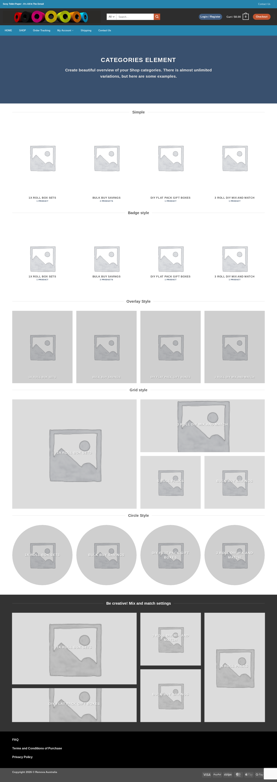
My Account (64, 30)
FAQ (15, 739)
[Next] (264, 165)
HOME (8, 30)
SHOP (22, 30)
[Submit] (157, 17)
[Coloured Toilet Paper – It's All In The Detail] (52, 17)
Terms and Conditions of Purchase (37, 748)
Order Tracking (41, 30)
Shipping (86, 30)
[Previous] (12, 165)
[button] (210, 17)
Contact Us (264, 4)
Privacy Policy (22, 757)
